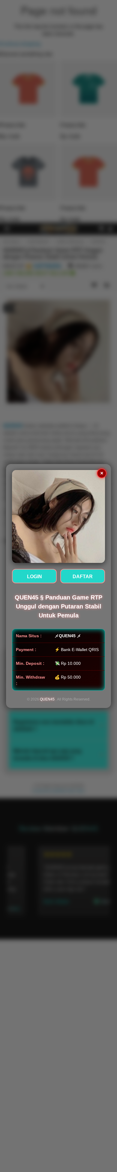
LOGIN (34, 576)
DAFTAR (83, 576)
